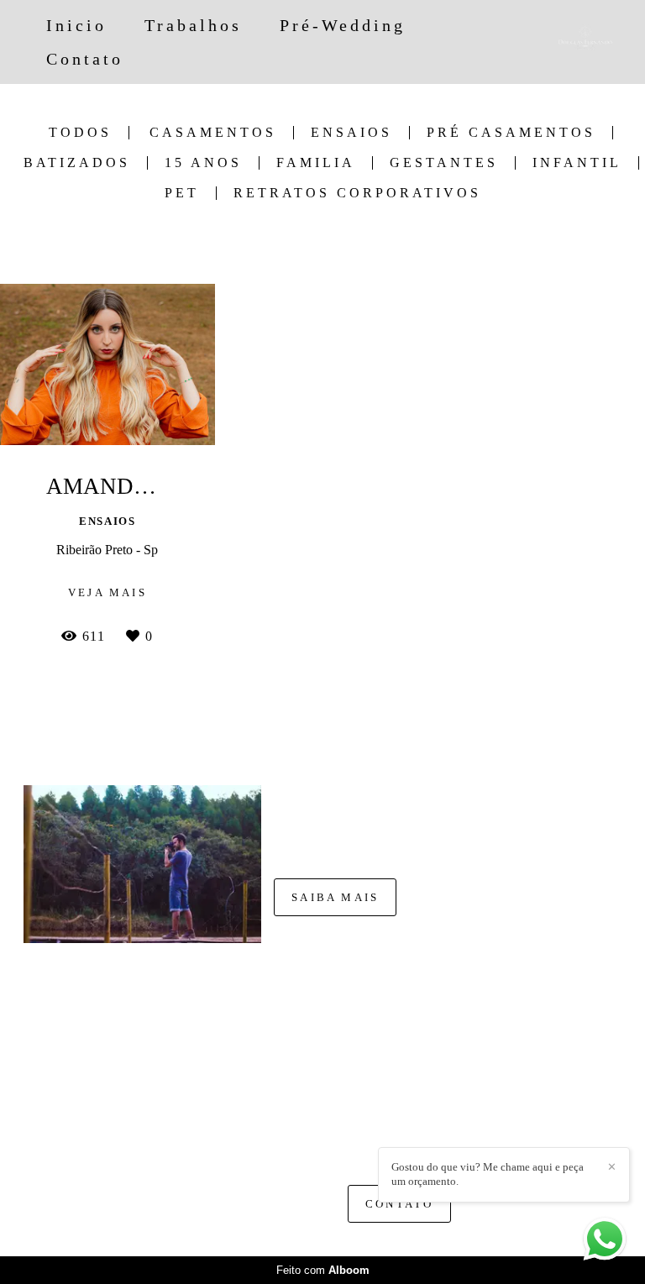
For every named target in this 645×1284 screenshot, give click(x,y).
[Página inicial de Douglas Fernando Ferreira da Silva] (564, 41)
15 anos (203, 163)
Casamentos (212, 132)
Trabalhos (193, 25)
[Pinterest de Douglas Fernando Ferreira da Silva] (402, 1144)
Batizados (77, 163)
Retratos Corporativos (357, 193)
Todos (80, 132)
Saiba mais (335, 897)
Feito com (323, 1270)
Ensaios (351, 132)
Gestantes (444, 163)
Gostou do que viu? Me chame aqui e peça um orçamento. (487, 1174)
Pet (182, 193)
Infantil (576, 163)
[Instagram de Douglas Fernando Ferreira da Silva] (378, 1144)
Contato (84, 59)
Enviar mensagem (411, 1034)
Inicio (76, 25)
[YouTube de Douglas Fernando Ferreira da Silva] (428, 1144)
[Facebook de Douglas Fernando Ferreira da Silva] (356, 1144)
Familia (315, 163)
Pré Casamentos (511, 132)
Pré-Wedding (343, 25)
